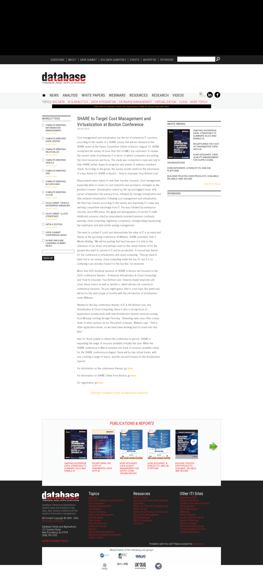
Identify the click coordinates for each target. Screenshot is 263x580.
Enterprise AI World (189, 500)
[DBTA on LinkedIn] (210, 97)
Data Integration (103, 102)
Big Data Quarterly (113, 60)
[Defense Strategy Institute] (158, 568)
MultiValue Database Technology (105, 534)
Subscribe (57, 60)
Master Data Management (101, 531)
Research (160, 95)
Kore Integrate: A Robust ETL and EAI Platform (189, 169)
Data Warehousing (98, 523)
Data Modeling (96, 517)
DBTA (64, 78)
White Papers (93, 95)
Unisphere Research (189, 531)
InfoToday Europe (188, 509)
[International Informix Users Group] (122, 558)
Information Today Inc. (53, 521)
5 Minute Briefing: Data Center (56, 140)
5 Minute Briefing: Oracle (56, 161)
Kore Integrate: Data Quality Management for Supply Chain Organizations (193, 158)
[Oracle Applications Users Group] (140, 558)
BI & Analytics (78, 102)
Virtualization (165, 102)
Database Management (135, 102)
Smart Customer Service (192, 517)
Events (134, 60)
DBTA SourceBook (142, 520)
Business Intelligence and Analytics (106, 500)
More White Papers (212, 184)
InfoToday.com (187, 506)
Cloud (183, 102)
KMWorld (184, 511)
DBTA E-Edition (54, 224)
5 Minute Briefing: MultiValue (56, 150)
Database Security (97, 526)
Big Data (59, 102)
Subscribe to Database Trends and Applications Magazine (119, 393)
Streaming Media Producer (193, 529)
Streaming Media (188, 523)
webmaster (198, 543)
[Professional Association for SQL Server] (104, 569)
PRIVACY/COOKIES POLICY (55, 541)
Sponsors (167, 60)
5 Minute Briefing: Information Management (56, 128)
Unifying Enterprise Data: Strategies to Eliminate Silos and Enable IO (204, 134)
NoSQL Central (96, 537)
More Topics (199, 102)
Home (44, 95)
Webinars (117, 95)
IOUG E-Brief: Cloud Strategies (57, 215)
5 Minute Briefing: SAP (56, 172)
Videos (178, 95)
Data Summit (88, 60)
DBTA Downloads (142, 517)
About (72, 60)
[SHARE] (122, 564)
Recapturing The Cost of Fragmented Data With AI (206, 147)
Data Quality (95, 520)
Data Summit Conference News (56, 233)
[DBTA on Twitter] (202, 96)
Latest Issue (51, 133)
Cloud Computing (97, 511)
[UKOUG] (140, 568)
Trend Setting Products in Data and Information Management (150, 513)
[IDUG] (105, 557)
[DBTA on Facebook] (217, 97)
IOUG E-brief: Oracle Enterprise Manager (58, 204)
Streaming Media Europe (192, 526)
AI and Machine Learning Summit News (56, 243)
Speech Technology (189, 520)
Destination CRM (188, 497)
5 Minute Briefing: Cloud (56, 193)
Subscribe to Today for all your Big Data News (131, 106)
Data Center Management (101, 514)
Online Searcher (187, 514)
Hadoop (93, 529)
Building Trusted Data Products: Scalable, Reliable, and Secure (193, 177)
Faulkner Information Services (194, 503)
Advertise (149, 60)
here (130, 368)
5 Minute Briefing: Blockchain (56, 182)
